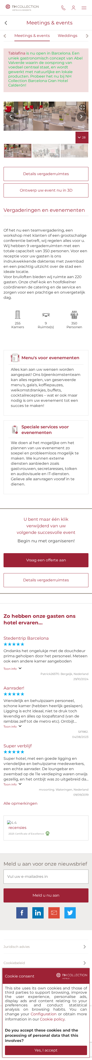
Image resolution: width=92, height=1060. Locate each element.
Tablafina (16, 53)
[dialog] (46, 1013)
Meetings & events (32, 35)
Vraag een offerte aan (46, 560)
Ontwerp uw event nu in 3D (46, 190)
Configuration (44, 1014)
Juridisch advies (17, 947)
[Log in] (76, 7)
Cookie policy (52, 1019)
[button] (5, 23)
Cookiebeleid (14, 963)
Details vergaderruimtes (46, 174)
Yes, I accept (46, 1050)
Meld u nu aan (46, 895)
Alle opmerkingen (21, 803)
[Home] (22, 7)
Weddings (67, 35)
